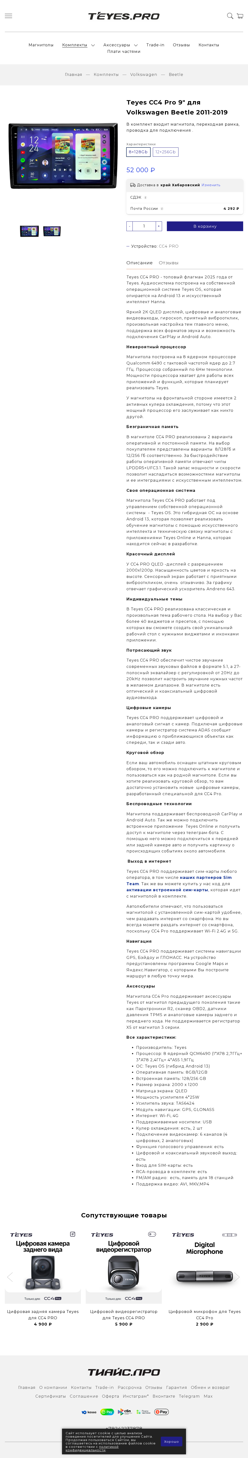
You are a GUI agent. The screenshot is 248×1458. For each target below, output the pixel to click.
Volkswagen (143, 74)
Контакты (209, 45)
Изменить (211, 185)
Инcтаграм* (136, 1396)
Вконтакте (164, 1396)
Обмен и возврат (210, 1387)
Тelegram (189, 1396)
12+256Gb (165, 152)
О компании (53, 1387)
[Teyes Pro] (124, 16)
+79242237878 (124, 1428)
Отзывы (181, 45)
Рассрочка (130, 1387)
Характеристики (141, 144)
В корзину (205, 226)
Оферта (110, 1396)
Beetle (176, 74)
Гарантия (176, 1387)
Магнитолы (41, 45)
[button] (10, 1277)
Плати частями (124, 51)
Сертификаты (50, 1396)
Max (208, 1396)
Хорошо (171, 1441)
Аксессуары (116, 45)
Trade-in (155, 45)
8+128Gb (138, 152)
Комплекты (74, 45)
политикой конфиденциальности (92, 1448)
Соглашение (84, 1396)
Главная (73, 74)
